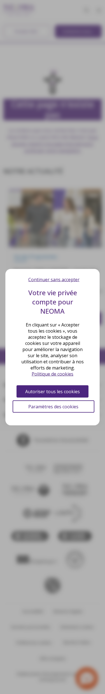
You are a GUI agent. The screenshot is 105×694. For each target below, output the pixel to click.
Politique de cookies (52, 374)
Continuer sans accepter (54, 279)
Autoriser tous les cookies (52, 391)
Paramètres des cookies (53, 406)
